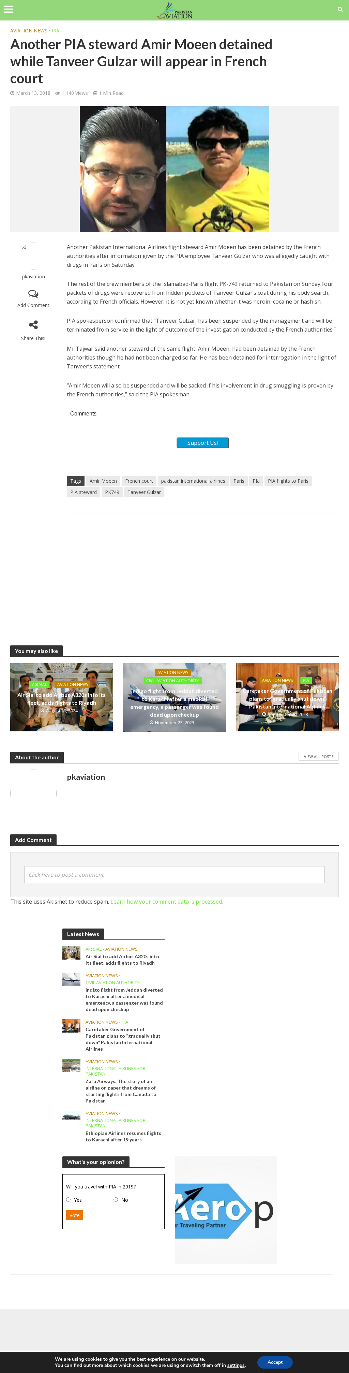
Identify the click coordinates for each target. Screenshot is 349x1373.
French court (139, 481)
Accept (275, 1362)
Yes (78, 1200)
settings (236, 1365)
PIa (256, 481)
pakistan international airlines (193, 481)
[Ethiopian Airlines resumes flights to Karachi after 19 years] (71, 1114)
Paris (238, 481)
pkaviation (33, 276)
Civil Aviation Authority (172, 681)
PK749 (112, 492)
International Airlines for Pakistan (116, 1071)
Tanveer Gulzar (144, 492)
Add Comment (33, 305)
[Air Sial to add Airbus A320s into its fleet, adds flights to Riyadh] (71, 952)
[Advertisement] (203, 572)
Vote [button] (75, 1215)
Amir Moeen (103, 481)
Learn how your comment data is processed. (166, 901)
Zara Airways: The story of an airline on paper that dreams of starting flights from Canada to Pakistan (121, 1091)
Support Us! (202, 443)
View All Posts (318, 756)
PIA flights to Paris (288, 481)
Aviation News (28, 30)
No (124, 1200)
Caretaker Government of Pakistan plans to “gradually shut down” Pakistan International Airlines (287, 698)
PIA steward (83, 492)
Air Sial (39, 684)
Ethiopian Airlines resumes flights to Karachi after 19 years (123, 1136)
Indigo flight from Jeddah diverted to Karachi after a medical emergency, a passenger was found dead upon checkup (174, 703)
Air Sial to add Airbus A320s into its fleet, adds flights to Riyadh (61, 698)
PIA (55, 30)
